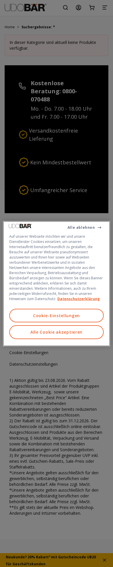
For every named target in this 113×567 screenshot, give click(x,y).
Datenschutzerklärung (78, 298)
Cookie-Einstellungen (56, 315)
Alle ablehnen (81, 227)
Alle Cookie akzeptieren (56, 332)
